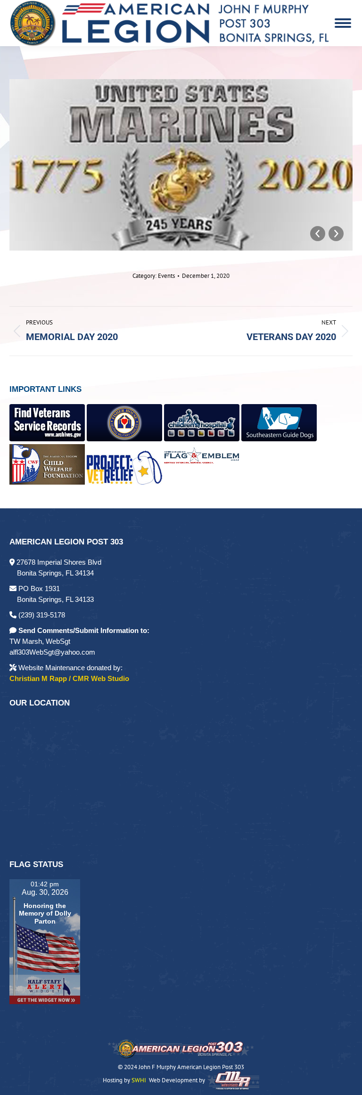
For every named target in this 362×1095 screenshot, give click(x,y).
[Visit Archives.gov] (47, 439)
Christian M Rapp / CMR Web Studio (69, 678)
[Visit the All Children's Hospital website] (201, 439)
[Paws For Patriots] (279, 439)
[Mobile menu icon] (343, 23)
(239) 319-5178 (40, 615)
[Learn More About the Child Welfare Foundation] (47, 482)
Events (166, 276)
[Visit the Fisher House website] (124, 439)
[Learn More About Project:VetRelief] (124, 482)
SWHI (139, 1080)
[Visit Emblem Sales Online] (201, 482)
